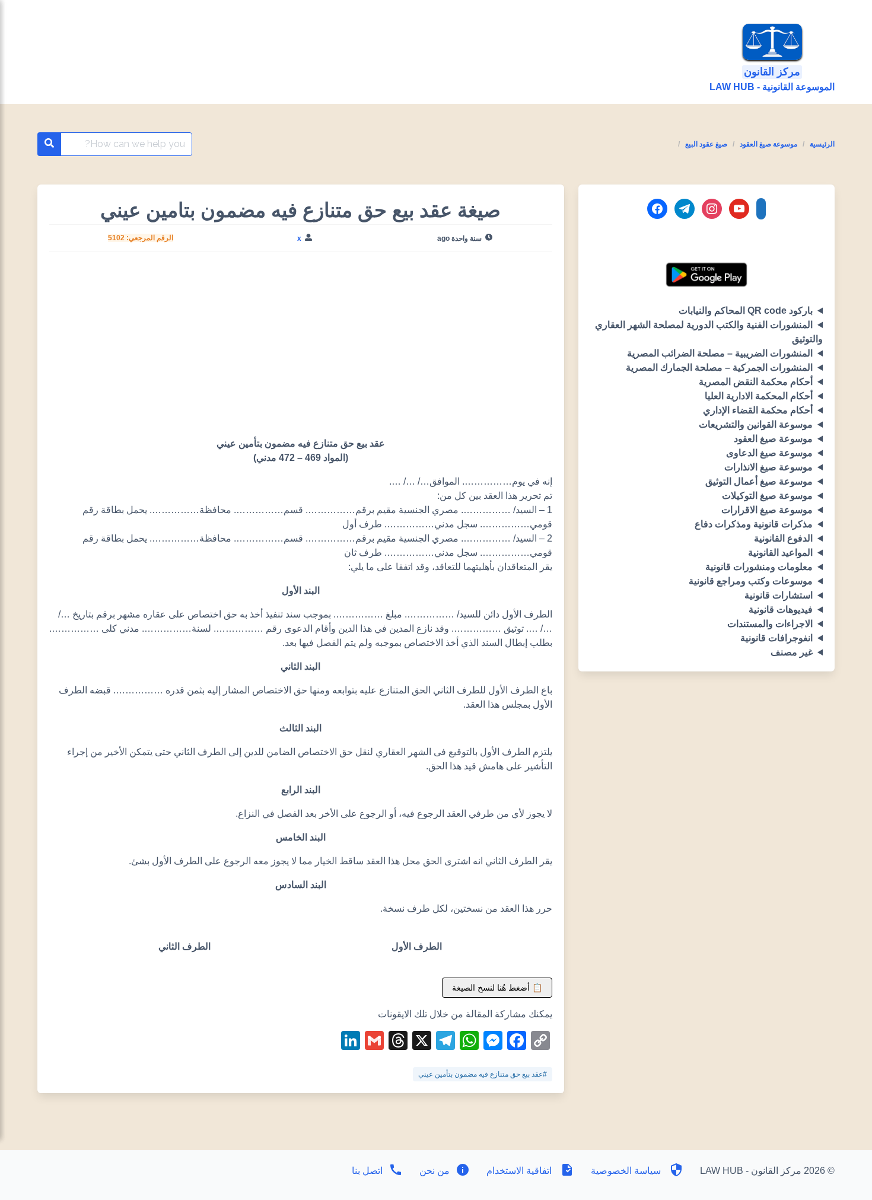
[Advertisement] (300, 349)
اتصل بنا (367, 1171)
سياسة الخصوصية (625, 1171)
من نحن (433, 1171)
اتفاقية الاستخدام (519, 1171)
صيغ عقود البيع (706, 144)
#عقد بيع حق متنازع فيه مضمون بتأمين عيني (482, 1074)
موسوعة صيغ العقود (768, 144)
